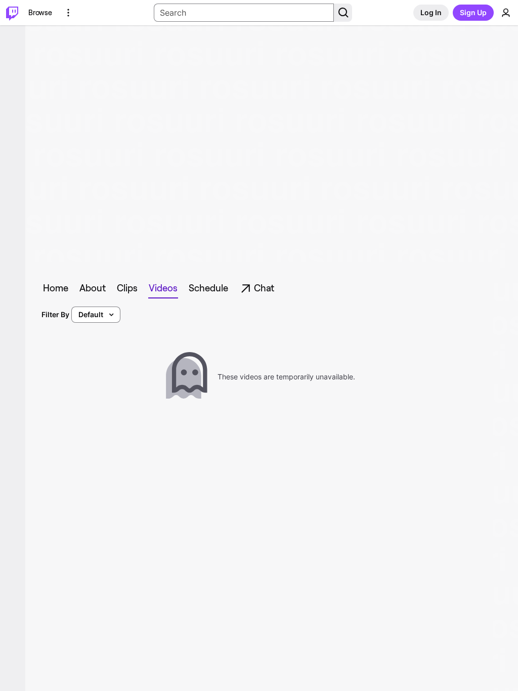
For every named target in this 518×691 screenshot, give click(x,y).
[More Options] (68, 13)
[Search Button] (343, 13)
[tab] (55, 288)
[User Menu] (506, 13)
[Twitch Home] (12, 12)
